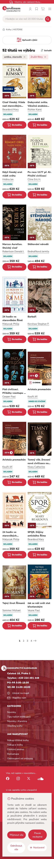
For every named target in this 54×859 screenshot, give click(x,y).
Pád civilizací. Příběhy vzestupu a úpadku (13, 391)
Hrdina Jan (8, 179)
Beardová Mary (10, 109)
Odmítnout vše (16, 847)
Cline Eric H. (34, 179)
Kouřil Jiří (33, 396)
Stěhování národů (38, 244)
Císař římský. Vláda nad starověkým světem (13, 104)
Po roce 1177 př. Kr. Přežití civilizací (39, 174)
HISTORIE (17, 29)
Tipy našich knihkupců (19, 716)
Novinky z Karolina (17, 721)
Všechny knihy (14, 726)
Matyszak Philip (10, 324)
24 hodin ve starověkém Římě (12, 318)
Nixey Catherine (36, 467)
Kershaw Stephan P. (38, 324)
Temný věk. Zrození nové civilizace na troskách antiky (39, 461)
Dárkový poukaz (15, 749)
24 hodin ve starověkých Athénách (9, 534)
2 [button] (23, 641)
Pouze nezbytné (37, 835)
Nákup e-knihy (15, 744)
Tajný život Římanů (13, 603)
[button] (34, 641)
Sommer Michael (11, 610)
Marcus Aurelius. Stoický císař (12, 246)
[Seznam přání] (36, 9)
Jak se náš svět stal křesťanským (39, 605)
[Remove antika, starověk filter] (24, 57)
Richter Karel (35, 109)
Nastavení (38, 847)
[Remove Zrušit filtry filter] (45, 57)
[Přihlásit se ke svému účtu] (30, 9)
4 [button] (31, 641)
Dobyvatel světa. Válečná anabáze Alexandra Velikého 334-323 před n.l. (39, 104)
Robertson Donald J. (13, 251)
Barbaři (32, 316)
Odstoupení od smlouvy (20, 758)
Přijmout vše (16, 835)
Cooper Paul (9, 396)
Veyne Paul (34, 610)
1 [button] (19, 641)
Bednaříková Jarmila (38, 251)
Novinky (11, 712)
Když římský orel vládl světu (12, 174)
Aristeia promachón (39, 389)
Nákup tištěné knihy (18, 740)
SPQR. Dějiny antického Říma (37, 533)
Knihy (8, 29)
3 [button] (27, 641)
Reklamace (13, 754)
